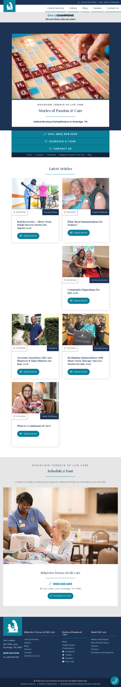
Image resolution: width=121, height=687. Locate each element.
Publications (68, 648)
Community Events (99, 280)
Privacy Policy (28, 684)
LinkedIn (69, 658)
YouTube (69, 661)
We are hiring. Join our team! (60, 19)
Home (29, 155)
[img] (45, 134)
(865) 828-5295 (62, 583)
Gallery (73, 8)
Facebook (70, 651)
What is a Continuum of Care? (34, 425)
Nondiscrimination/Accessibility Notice (80, 684)
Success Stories (50, 212)
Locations (40, 155)
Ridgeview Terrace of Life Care (71, 155)
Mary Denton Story (100, 643)
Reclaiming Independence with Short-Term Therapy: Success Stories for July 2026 (85, 360)
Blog (85, 8)
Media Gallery (68, 645)
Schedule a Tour (62, 141)
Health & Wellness (99, 212)
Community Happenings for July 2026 (84, 291)
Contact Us (113, 8)
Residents (53, 348)
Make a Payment (111, 2)
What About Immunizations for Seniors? (85, 223)
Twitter (68, 655)
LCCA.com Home (88, 2)
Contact (28, 652)
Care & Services (56, 8)
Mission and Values (99, 639)
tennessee (51, 155)
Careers (97, 8)
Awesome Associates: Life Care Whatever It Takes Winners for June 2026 (34, 360)
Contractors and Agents (102, 652)
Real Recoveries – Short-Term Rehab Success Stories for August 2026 (34, 225)
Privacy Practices (48, 684)
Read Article (30, 235)
